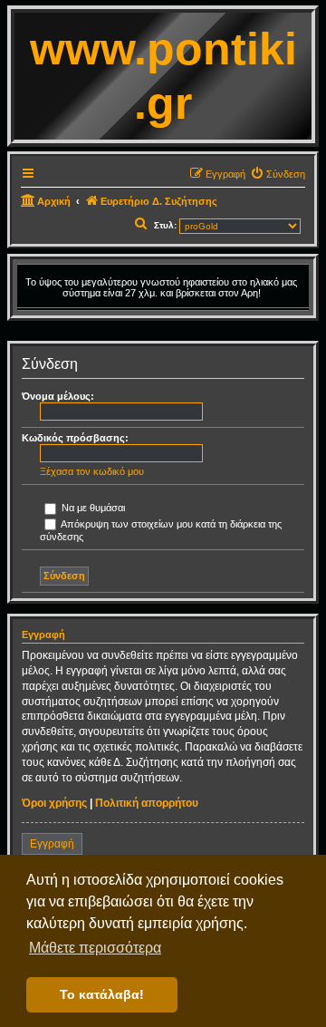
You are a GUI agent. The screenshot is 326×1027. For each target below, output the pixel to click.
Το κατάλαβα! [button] (102, 994)
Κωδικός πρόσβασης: (75, 437)
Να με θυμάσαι (92, 507)
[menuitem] (277, 174)
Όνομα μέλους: (58, 396)
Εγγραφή (52, 844)
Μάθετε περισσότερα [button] (95, 947)
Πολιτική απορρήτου (146, 803)
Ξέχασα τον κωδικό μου (92, 471)
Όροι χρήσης (54, 803)
